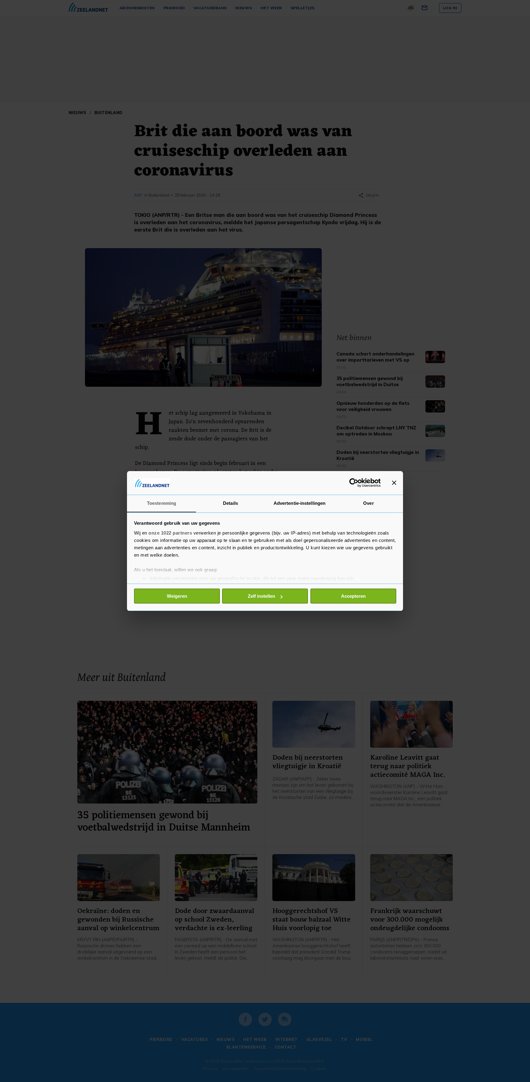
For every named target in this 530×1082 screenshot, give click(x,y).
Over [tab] (368, 503)
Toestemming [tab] (161, 503)
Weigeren (177, 596)
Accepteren (353, 596)
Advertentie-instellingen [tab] (299, 503)
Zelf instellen (261, 596)
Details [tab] (230, 503)
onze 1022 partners (170, 532)
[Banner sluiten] (394, 483)
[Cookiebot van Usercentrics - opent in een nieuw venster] (354, 482)
